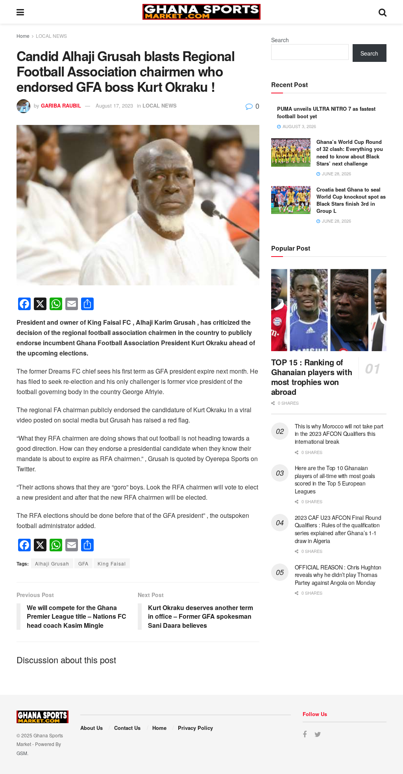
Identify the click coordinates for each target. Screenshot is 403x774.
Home (23, 35)
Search (280, 40)
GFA (83, 563)
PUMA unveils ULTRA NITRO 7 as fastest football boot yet (326, 112)
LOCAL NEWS (51, 35)
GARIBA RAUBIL (61, 105)
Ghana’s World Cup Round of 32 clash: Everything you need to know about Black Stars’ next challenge (349, 152)
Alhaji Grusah (52, 563)
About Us (91, 727)
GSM (22, 753)
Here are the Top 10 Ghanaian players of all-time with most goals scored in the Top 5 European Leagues (335, 479)
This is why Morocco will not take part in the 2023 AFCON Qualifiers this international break (339, 433)
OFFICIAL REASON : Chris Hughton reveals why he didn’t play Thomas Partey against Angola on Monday (338, 574)
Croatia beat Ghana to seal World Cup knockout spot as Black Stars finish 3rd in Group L (351, 200)
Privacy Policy (195, 727)
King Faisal (112, 563)
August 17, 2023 (114, 105)
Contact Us (127, 727)
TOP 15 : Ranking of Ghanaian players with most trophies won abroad (311, 376)
